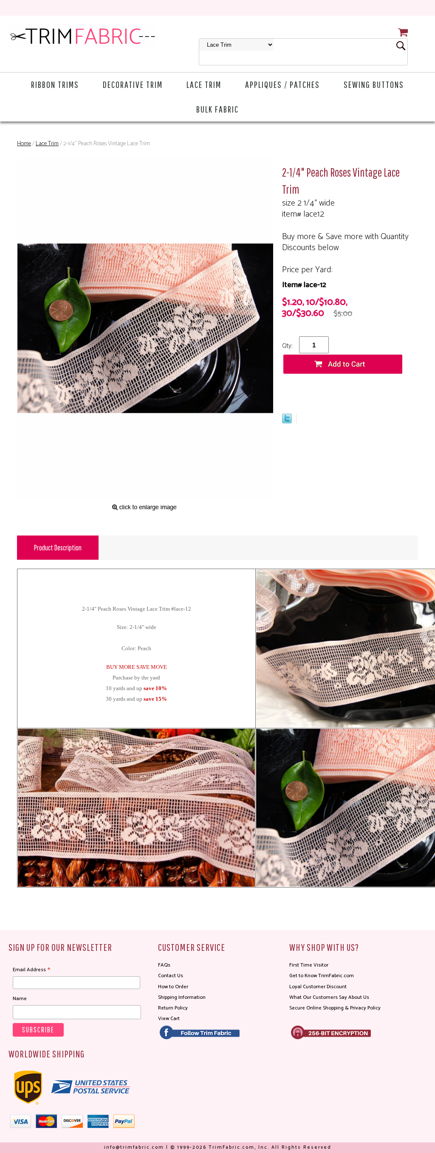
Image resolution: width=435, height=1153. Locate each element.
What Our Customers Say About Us (329, 997)
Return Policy (173, 1008)
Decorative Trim (133, 84)
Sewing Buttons (374, 84)
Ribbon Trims (55, 84)
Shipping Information (182, 997)
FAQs (164, 965)
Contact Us (170, 976)
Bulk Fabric (217, 109)
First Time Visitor (308, 965)
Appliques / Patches (282, 84)
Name (20, 999)
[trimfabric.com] (82, 36)
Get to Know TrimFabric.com (321, 976)
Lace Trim (203, 84)
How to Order (173, 987)
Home (24, 144)
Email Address (31, 970)
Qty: (287, 346)
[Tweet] (287, 421)
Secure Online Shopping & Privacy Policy (335, 1008)
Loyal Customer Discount (318, 987)
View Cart (169, 1019)
